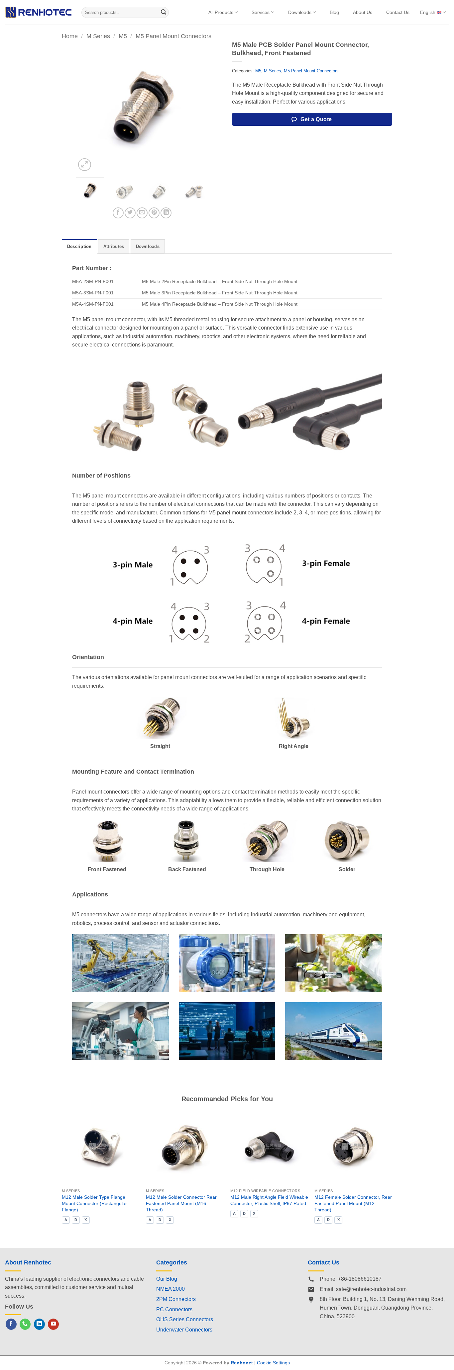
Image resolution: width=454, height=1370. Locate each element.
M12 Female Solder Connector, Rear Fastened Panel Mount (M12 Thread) (353, 1203)
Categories (171, 1262)
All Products (220, 12)
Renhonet (242, 1362)
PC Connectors (174, 1309)
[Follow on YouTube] (53, 1324)
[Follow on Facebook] (11, 1324)
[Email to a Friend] (142, 212)
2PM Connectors (176, 1299)
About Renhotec (28, 1262)
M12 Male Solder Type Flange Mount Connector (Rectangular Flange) (94, 1203)
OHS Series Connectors (184, 1319)
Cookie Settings (273, 1362)
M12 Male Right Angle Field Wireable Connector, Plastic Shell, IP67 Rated (269, 1200)
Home (70, 36)
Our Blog (166, 1279)
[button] (84, 164)
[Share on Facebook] (118, 212)
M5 (123, 36)
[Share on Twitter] (130, 212)
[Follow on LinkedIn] (39, 1324)
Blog (334, 12)
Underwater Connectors (184, 1329)
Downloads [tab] (148, 246)
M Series (98, 36)
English (427, 12)
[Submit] (163, 12)
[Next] (197, 107)
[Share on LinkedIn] (166, 212)
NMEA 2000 (170, 1289)
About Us (362, 12)
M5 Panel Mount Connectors (173, 36)
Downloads (299, 12)
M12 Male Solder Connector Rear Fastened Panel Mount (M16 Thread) (181, 1203)
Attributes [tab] (113, 246)
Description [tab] (79, 246)
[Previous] (87, 107)
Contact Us (397, 12)
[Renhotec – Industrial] (38, 12)
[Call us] (25, 1324)
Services (261, 12)
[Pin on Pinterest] (154, 212)
